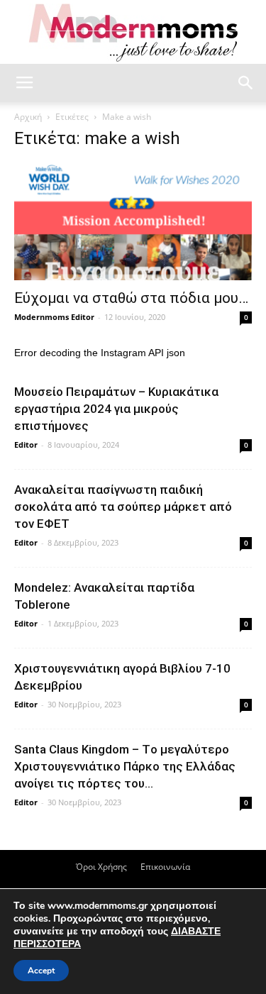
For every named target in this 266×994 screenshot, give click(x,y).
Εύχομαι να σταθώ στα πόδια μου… (131, 298)
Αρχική (28, 117)
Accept (41, 970)
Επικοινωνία (165, 867)
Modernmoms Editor (54, 316)
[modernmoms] (133, 33)
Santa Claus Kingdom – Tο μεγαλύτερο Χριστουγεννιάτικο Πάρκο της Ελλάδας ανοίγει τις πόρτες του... (124, 766)
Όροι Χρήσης (101, 867)
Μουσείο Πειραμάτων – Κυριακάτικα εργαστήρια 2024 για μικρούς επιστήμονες (116, 409)
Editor (26, 444)
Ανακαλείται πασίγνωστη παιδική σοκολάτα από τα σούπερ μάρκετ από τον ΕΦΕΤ (123, 506)
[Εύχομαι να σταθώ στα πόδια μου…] (133, 221)
